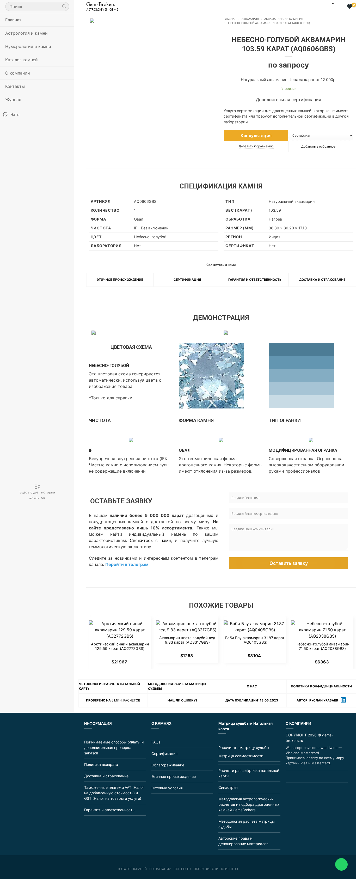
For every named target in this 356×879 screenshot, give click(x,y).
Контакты (15, 86)
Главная (13, 19)
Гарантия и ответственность (254, 280)
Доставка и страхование (322, 280)
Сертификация (187, 280)
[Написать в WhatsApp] (341, 864)
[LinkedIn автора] (343, 700)
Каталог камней (132, 869)
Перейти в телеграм (126, 564)
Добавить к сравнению (256, 146)
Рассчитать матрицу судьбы (243, 747)
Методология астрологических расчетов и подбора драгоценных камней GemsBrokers (248, 804)
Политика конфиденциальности (321, 686)
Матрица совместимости (240, 756)
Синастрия (228, 787)
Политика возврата (101, 764)
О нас (252, 686)
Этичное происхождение (120, 280)
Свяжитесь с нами (150, 540)
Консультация (256, 135)
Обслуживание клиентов (216, 869)
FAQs (155, 742)
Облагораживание (167, 765)
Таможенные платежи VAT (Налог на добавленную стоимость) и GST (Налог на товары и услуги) (114, 793)
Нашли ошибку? (183, 700)
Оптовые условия (167, 788)
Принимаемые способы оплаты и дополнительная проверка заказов (114, 747)
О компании (160, 869)
